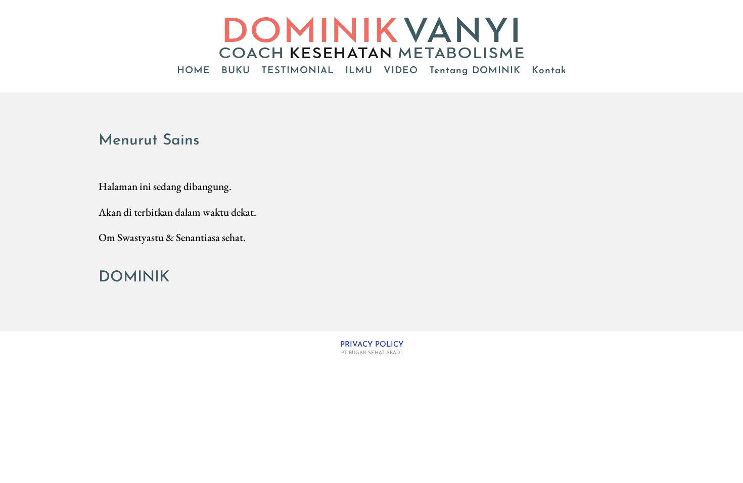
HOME (193, 72)
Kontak (549, 72)
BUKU (235, 72)
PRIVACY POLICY (371, 345)
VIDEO (401, 72)
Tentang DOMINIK (475, 72)
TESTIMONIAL (297, 72)
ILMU (359, 72)
